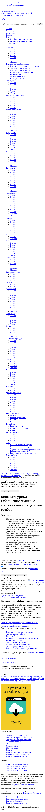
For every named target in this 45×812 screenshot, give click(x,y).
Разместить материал (9, 659)
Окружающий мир (13, 272)
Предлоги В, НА (12, 636)
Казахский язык (12, 455)
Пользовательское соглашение (17, 754)
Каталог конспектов (13, 742)
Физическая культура (14, 339)
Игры (8, 37)
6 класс (13, 51)
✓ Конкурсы (10, 43)
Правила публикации (14, 801)
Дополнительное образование (17, 64)
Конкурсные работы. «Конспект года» (22, 564)
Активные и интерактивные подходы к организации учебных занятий (21, 645)
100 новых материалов (14, 744)
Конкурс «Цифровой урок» (16, 766)
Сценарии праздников (19, 428)
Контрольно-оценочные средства (23, 453)
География (10, 81)
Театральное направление (20, 68)
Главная (4, 474)
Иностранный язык (17, 79)
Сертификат (10, 33)
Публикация (10, 31)
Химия (8, 359)
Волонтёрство (15, 74)
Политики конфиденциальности (18, 797)
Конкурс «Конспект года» (20, 474)
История (9, 151)
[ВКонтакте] (4, 578)
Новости (9, 750)
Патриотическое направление (22, 72)
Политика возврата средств (16, 756)
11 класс (13, 62)
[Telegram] (10, 578)
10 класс (13, 60)
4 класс (13, 101)
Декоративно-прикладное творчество (25, 66)
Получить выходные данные (13, 595)
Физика (9, 326)
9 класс (13, 58)
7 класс (13, 54)
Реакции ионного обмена (16, 634)
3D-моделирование (17, 76)
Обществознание (12, 257)
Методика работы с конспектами (18, 740)
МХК (8, 235)
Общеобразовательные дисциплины (24, 447)
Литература (10, 168)
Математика (10, 193)
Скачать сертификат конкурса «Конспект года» (19, 623)
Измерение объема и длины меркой (19, 632)
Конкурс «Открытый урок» (16, 770)
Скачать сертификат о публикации (15, 626)
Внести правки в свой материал (14, 597)
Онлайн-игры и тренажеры (21, 39)
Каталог (9, 29)
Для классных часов (13, 393)
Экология (9, 370)
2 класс (13, 97)
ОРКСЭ (9, 282)
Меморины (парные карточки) (22, 41)
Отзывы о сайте (12, 746)
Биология (9, 47)
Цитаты (9, 35)
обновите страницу (36, 653)
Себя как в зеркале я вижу (16, 642)
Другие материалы (13, 413)
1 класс (13, 170)
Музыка (9, 218)
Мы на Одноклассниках (15, 5)
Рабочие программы (18, 418)
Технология (10, 314)
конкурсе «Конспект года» (29, 560)
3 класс (13, 99)
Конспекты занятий (18, 426)
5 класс (13, 49)
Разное (12, 422)
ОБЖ (8, 241)
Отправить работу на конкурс (17, 764)
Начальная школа (12, 432)
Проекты (13, 420)
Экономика (10, 386)
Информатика (11, 133)
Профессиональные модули (21, 445)
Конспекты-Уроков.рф (32, 793)
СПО (8, 443)
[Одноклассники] (7, 578)
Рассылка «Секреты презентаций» (19, 738)
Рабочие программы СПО (20, 451)
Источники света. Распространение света (22, 649)
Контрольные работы (14, 3)
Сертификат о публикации (16, 736)
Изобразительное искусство (16, 95)
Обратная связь (12, 748)
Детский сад (10, 424)
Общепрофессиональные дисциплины (25, 449)
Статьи (13, 416)
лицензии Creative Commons (23, 785)
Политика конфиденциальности (18, 752)
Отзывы (4, 671)
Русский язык (11, 289)
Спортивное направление (20, 70)
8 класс (13, 56)
